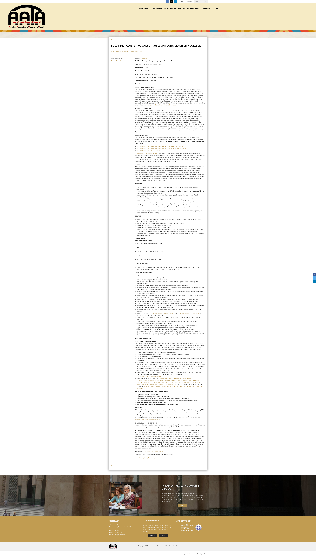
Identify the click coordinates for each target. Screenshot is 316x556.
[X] (171, 1)
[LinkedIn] (175, 1)
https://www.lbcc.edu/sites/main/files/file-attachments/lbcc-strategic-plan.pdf (162, 148)
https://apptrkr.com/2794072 (153, 451)
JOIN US (153, 535)
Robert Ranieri (116, 61)
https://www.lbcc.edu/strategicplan (188, 313)
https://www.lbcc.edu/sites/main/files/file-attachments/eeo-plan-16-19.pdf (160, 146)
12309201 (144, 58)
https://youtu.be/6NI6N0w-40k (147, 153)
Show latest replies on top (119, 51)
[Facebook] (167, 1)
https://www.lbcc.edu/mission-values (162, 313)
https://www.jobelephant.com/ (145, 458)
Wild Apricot (189, 554)
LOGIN (163, 535)
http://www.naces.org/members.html (149, 376)
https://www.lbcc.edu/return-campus (147, 420)
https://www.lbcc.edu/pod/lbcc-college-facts (161, 105)
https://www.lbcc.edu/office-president (149, 150)
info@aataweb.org (120, 535)
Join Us (183, 505)
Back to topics (116, 40)
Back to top (115, 466)
